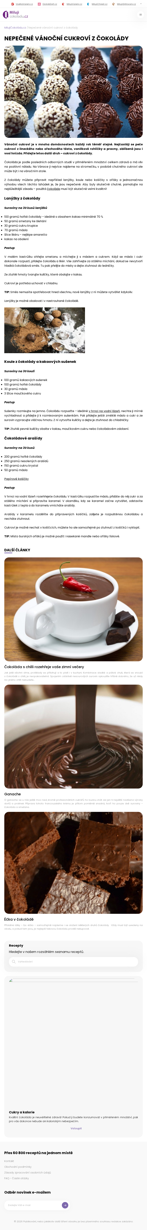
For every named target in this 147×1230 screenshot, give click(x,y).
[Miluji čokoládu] (15, 14)
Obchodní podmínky (18, 1167)
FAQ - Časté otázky (16, 1178)
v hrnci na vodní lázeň (104, 411)
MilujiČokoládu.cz (15, 27)
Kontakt (9, 1161)
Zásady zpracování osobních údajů (27, 1172)
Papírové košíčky (16, 479)
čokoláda (53, 189)
